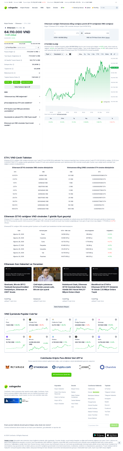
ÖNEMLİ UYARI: (9, 440)
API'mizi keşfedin (61, 114)
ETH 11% (78, 2)
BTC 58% (72, 2)
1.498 (20, 2)
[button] (22, 87)
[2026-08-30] (111, 54)
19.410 (10, 2)
